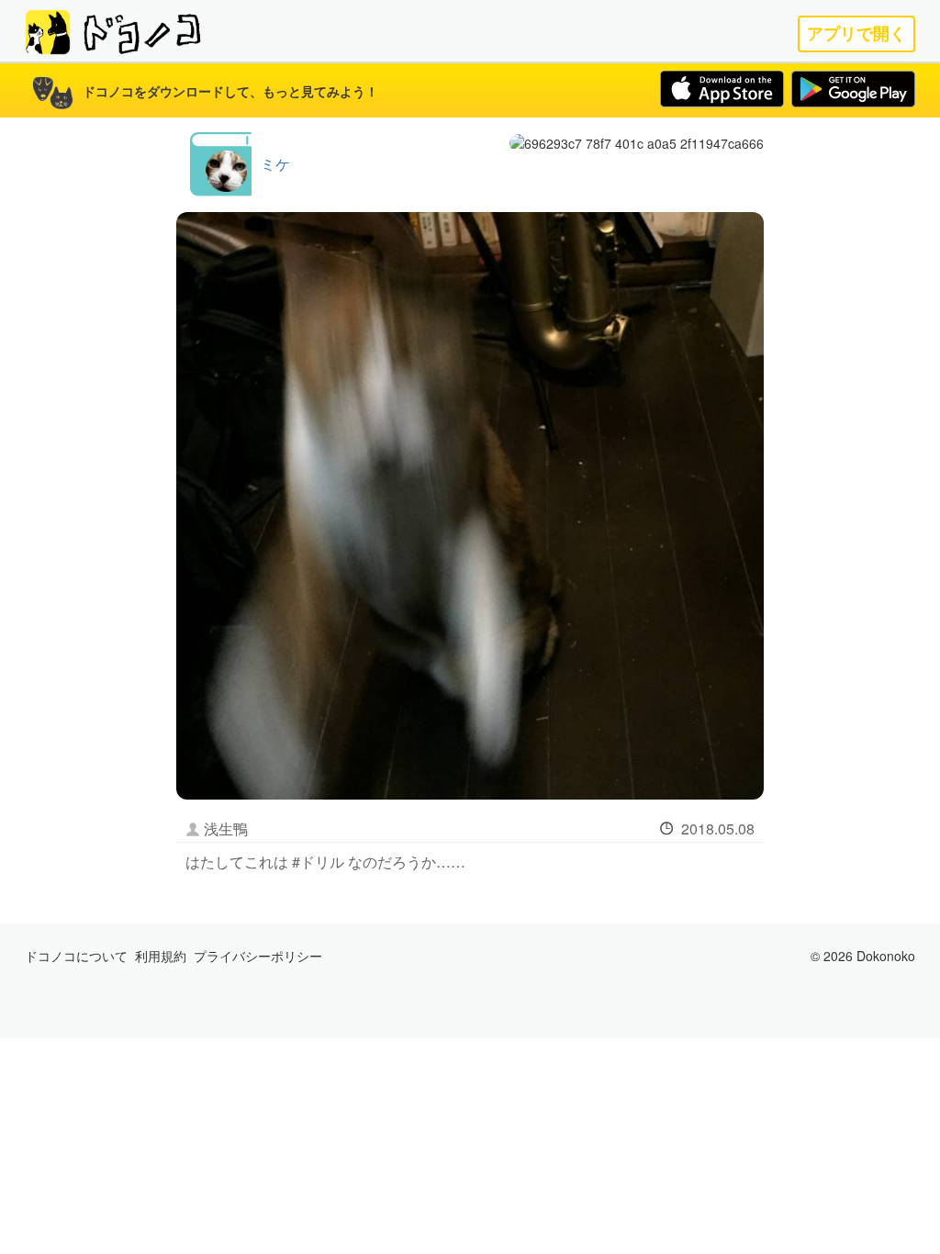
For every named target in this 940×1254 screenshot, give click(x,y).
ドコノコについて (76, 955)
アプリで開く (856, 33)
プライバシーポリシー (258, 955)
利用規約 (160, 955)
